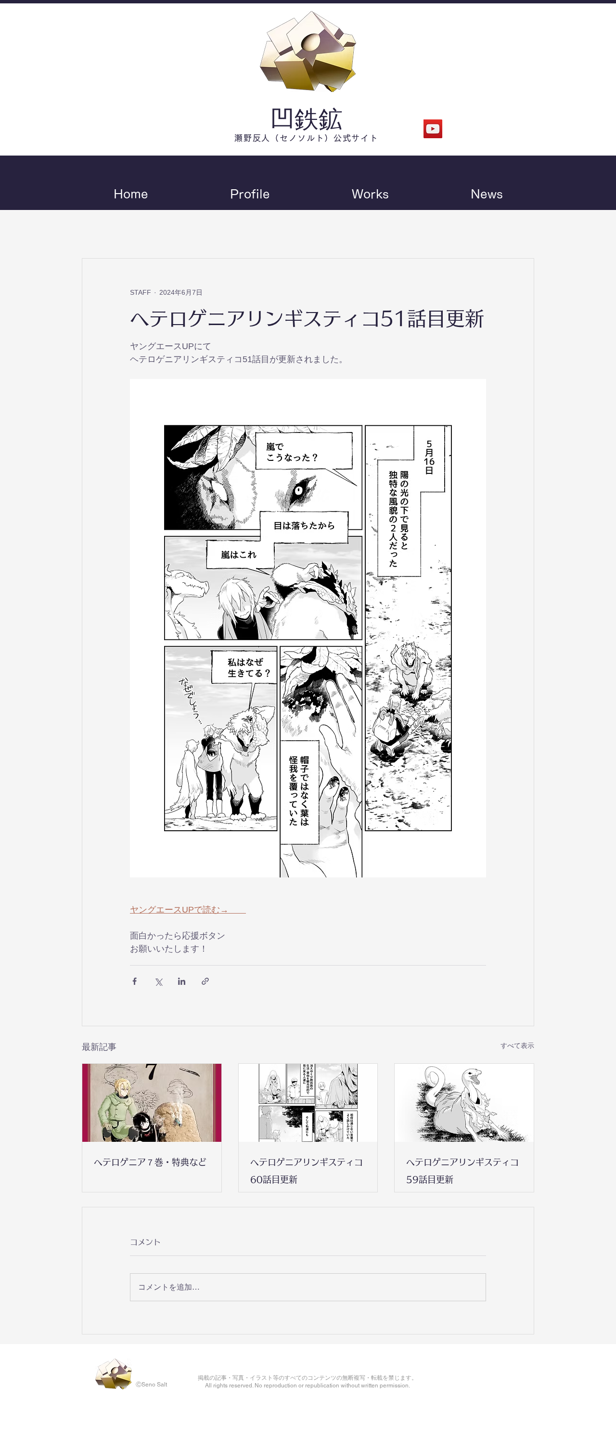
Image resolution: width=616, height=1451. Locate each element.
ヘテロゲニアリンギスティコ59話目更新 (462, 1171)
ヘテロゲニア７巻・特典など (150, 1162)
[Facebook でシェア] (134, 981)
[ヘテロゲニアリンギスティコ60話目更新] (308, 1103)
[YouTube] (433, 128)
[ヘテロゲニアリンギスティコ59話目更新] (464, 1103)
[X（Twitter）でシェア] (158, 981)
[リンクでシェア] (205, 981)
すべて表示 (517, 1045)
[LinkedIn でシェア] (181, 981)
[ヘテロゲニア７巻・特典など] (151, 1103)
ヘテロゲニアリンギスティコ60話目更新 (306, 1171)
